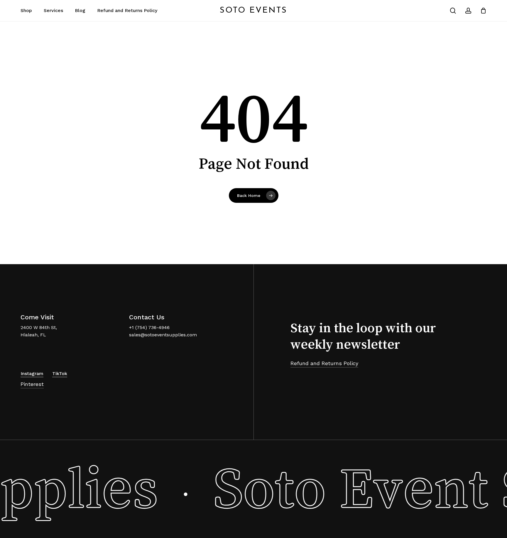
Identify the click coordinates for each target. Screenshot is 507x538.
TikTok (59, 373)
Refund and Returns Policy (324, 363)
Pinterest (32, 384)
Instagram (32, 373)
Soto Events (253, 10)
